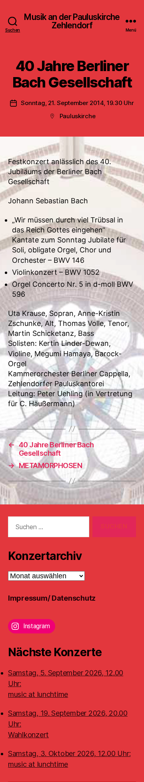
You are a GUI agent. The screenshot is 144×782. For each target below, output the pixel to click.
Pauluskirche (78, 116)
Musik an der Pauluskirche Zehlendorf (72, 21)
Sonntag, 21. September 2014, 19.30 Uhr (77, 103)
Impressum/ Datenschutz (52, 598)
